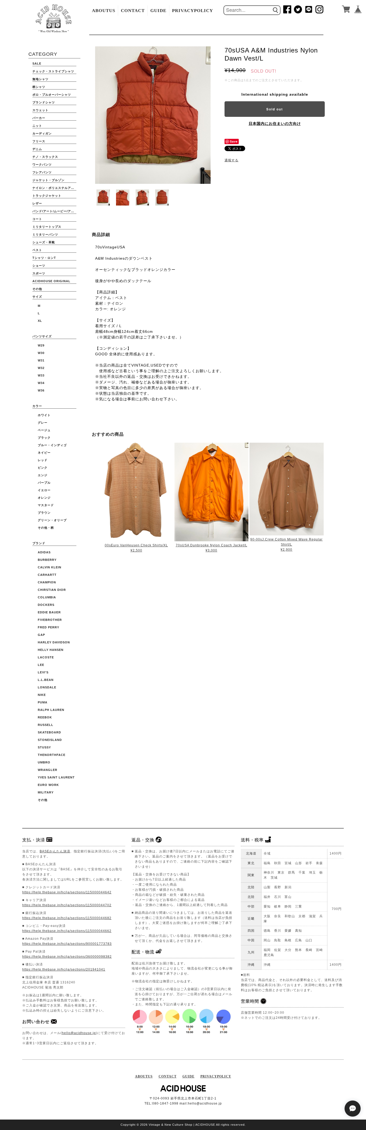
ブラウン (44, 512)
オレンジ (44, 497)
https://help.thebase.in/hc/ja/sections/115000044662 (66, 931)
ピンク (42, 467)
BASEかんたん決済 (55, 851)
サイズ (37, 296)
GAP (41, 634)
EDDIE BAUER (49, 612)
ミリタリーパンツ (45, 234)
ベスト (37, 250)
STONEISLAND (50, 739)
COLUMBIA (47, 597)
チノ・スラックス (45, 156)
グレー (42, 422)
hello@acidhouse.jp (79, 1033)
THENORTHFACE (51, 754)
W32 (41, 368)
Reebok (45, 717)
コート (37, 219)
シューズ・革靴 (43, 242)
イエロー (44, 490)
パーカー (38, 118)
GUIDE (158, 10)
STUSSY (44, 747)
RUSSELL (45, 724)
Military (46, 792)
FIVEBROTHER (50, 619)
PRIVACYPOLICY (192, 10)
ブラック (44, 437)
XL (40, 320)
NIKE (42, 694)
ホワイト (44, 415)
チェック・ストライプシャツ (53, 71)
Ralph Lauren (51, 709)
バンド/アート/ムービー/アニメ (54, 211)
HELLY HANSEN (51, 649)
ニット (37, 125)
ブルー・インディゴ (52, 445)
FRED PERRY (48, 627)
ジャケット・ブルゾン (48, 180)
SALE (36, 63)
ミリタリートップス (46, 226)
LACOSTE (46, 657)
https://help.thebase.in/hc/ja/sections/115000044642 (66, 892)
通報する (231, 160)
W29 (41, 345)
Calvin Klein (49, 567)
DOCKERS (46, 604)
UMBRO (44, 762)
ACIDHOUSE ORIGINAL (51, 281)
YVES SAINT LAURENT (56, 777)
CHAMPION (47, 582)
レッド (42, 460)
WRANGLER (47, 769)
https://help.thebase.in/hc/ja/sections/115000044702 (66, 905)
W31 (41, 360)
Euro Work (48, 784)
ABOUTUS (103, 10)
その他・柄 (46, 527)
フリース (38, 141)
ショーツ (38, 265)
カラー (37, 406)
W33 (41, 375)
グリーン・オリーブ (52, 520)
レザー (37, 203)
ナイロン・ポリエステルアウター (54, 187)
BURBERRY (47, 559)
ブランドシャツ (43, 102)
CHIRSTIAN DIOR (52, 589)
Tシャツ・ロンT (44, 257)
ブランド (38, 543)
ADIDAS (44, 552)
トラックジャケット (46, 195)
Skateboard (49, 732)
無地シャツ (40, 79)
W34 (41, 383)
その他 (37, 288)
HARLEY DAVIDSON (54, 642)
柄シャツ (38, 86)
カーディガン (42, 133)
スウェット (40, 110)
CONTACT (133, 10)
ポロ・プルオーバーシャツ (51, 94)
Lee (41, 664)
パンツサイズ (42, 336)
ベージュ (44, 430)
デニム (37, 149)
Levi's (43, 672)
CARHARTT (47, 574)
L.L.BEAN (46, 679)
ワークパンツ (42, 164)
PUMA (42, 702)
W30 (41, 353)
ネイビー (44, 452)
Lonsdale (47, 687)
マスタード (46, 505)
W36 (41, 390)
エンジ (42, 475)
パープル (44, 482)
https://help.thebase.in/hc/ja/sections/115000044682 (66, 918)
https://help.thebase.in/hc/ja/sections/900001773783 (67, 944)
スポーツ (38, 273)
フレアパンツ (42, 172)
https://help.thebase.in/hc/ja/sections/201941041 (63, 969)
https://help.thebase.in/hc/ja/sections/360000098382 (67, 957)
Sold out (274, 109)
